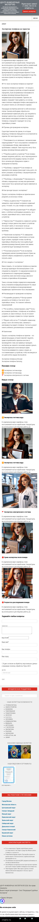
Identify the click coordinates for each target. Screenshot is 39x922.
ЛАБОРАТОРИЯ (9, 733)
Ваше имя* (5, 642)
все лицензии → (6, 785)
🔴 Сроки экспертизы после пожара (14, 557)
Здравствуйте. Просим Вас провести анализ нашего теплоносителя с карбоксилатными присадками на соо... (20, 856)
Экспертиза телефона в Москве (12, 359)
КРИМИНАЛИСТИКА (10, 721)
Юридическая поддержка (19, 689)
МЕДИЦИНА (8, 723)
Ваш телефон (6, 649)
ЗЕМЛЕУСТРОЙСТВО (11, 707)
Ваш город (5, 656)
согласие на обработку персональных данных (22, 664)
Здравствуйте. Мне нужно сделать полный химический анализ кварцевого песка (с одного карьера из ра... (19, 870)
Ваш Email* (5, 638)
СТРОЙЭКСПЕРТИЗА (11, 705)
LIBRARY (4, 24)
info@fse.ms (29, 8)
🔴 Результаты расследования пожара (15, 602)
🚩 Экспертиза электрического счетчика (15, 375)
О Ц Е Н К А (8, 717)
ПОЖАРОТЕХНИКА (10, 713)
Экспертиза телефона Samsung (12, 361)
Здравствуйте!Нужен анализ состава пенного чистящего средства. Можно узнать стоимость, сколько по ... (20, 850)
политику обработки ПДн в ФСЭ (20, 666)
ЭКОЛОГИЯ (8, 715)
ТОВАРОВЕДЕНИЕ (10, 711)
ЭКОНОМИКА (9, 719)
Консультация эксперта (19, 842)
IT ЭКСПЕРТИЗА (9, 727)
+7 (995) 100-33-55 (29, 6)
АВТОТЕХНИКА (9, 725)
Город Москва (7, 801)
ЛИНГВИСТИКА (9, 729)
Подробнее (31, 917)
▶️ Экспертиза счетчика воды (12, 370)
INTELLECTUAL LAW (10, 735)
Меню (35, 18)
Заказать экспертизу (29, 11)
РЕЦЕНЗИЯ (8, 731)
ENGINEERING (9, 709)
